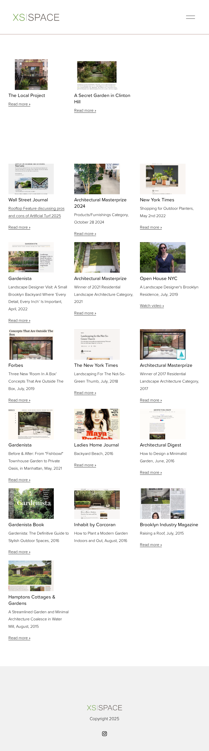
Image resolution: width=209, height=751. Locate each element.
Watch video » (152, 305)
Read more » (19, 104)
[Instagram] (104, 733)
